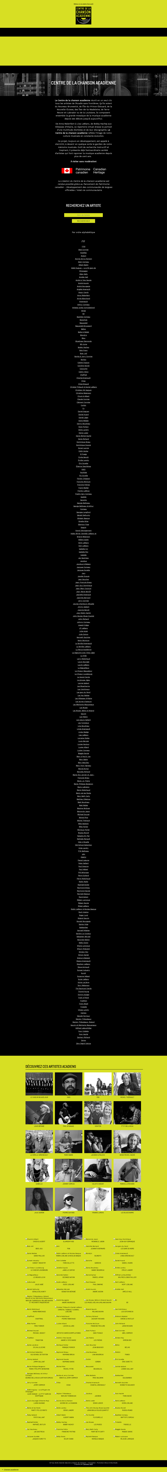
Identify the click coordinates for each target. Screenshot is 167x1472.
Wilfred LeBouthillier (83, 1028)
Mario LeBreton (83, 787)
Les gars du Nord (83, 692)
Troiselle (83, 1007)
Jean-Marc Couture (83, 588)
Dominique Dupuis (83, 445)
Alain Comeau (83, 262)
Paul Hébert (83, 869)
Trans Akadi (83, 1004)
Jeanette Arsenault (83, 595)
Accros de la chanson (83, 259)
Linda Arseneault (83, 729)
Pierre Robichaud (83, 879)
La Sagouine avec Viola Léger (83, 653)
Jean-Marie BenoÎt (83, 592)
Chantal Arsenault (84, 378)
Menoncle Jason (83, 811)
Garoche (83, 500)
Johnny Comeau (83, 622)
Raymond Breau (83, 888)
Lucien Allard (83, 747)
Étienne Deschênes (83, 466)
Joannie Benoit (83, 610)
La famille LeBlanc (83, 647)
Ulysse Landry (83, 1010)
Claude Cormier (83, 399)
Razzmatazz (83, 897)
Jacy (83, 573)
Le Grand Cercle (83, 677)
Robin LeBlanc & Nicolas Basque (83, 909)
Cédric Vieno (83, 372)
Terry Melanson (83, 985)
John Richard (83, 619)
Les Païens (83, 717)
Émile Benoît (83, 457)
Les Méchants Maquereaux (83, 705)
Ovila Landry (83, 848)
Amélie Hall (83, 277)
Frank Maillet (83, 488)
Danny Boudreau (83, 424)
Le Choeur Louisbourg (83, 674)
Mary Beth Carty (83, 796)
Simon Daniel (83, 955)
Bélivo (83, 329)
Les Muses (84, 708)
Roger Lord (83, 915)
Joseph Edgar (83, 625)
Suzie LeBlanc (83, 979)
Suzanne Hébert (83, 976)
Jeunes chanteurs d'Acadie (83, 604)
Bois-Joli (83, 353)
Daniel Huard (83, 415)
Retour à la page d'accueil (83, 4)
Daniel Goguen (83, 411)
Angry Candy (83, 292)
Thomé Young (83, 992)
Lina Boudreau (83, 726)
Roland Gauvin (83, 918)
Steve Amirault (83, 967)
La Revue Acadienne (83, 650)
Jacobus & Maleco (83, 564)
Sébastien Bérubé (83, 937)
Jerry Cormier (83, 601)
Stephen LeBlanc (83, 964)
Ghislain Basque (83, 518)
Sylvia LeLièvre (83, 982)
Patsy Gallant (83, 863)
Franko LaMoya (83, 491)
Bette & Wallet (83, 332)
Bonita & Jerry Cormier (84, 356)
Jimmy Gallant (83, 607)
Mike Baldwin (83, 824)
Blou (83, 338)
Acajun (83, 256)
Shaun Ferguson (83, 949)
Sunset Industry (83, 970)
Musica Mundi (83, 833)
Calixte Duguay (83, 363)
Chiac (83, 381)
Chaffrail (83, 375)
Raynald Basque (83, 894)
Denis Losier (83, 433)
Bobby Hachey (83, 347)
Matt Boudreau (83, 802)
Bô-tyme (83, 344)
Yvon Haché (83, 1034)
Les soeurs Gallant (83, 720)
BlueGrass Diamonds (83, 341)
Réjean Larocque (83, 900)
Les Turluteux (83, 723)
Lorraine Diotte (83, 738)
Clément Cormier (83, 402)
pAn (83, 854)
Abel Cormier (83, 250)
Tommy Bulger (83, 995)
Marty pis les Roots (83, 793)
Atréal (83, 311)
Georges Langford (83, 512)
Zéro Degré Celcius (83, 1043)
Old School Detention (83, 845)
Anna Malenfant (83, 295)
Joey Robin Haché (83, 613)
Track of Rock (83, 998)
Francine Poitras (83, 485)
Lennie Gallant (83, 683)
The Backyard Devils (84, 989)
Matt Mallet (83, 805)
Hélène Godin (83, 540)
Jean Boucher (83, 579)
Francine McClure (83, 482)
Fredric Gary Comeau (83, 494)
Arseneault (83, 302)
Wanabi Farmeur (83, 1016)
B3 (83, 314)
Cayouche (83, 369)
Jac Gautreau (83, 558)
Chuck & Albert (83, 396)
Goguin (83, 527)
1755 (83, 247)
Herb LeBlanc (83, 543)
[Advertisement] (83, 51)
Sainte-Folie (83, 924)
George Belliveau (83, 503)
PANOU (83, 857)
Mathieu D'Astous (83, 799)
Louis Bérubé (83, 741)
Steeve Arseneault (84, 961)
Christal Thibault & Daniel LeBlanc (83, 387)
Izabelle (83, 555)
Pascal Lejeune (83, 860)
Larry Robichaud (83, 659)
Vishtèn (83, 1013)
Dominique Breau (83, 442)
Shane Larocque (83, 946)
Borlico (83, 360)
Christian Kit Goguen (83, 390)
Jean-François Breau (83, 582)
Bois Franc (83, 350)
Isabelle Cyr (83, 549)
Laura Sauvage (83, 662)
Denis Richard (83, 439)
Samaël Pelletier (83, 930)
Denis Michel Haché (83, 436)
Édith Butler (83, 451)
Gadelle (83, 497)
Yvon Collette (83, 1031)
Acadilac (83, 253)
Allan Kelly (83, 274)
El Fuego (83, 454)
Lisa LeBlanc (83, 735)
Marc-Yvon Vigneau (83, 766)
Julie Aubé (83, 631)
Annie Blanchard (83, 298)
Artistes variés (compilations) (83, 308)
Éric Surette (83, 463)
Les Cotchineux (84, 689)
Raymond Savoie (83, 891)
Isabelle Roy (83, 552)
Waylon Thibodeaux (83, 1019)
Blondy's (83, 335)
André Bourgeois (83, 286)
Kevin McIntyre (83, 640)
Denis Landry (83, 430)
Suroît (83, 973)
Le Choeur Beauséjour (83, 671)
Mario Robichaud (83, 790)
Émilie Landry (83, 460)
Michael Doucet (83, 814)
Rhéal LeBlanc (83, 906)
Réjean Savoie (83, 903)
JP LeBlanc (83, 628)
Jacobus (83, 561)
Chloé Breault (83, 384)
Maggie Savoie (83, 753)
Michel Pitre (83, 818)
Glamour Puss (83, 524)
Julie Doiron (83, 634)
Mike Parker (83, 827)
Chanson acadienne (11, 1469)
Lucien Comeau (83, 750)
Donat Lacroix (83, 448)
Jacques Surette (83, 570)
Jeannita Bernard (83, 598)
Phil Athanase (83, 872)
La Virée (83, 656)
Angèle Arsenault (83, 289)
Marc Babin (83, 759)
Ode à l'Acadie (83, 842)
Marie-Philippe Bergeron (83, 784)
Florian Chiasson (83, 479)
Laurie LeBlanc (83, 665)
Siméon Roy (83, 952)
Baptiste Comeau (83, 317)
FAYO (83, 469)
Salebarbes (83, 927)
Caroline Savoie (83, 366)
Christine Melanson (83, 393)
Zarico (83, 1040)
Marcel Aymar (83, 769)
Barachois (83, 320)
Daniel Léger (83, 418)
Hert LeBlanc (83, 546)
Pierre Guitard (83, 875)
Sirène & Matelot (83, 958)
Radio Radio (83, 882)
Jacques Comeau (83, 567)
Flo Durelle (83, 476)
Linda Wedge (83, 732)
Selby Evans (83, 943)
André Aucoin (83, 283)
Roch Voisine (83, 912)
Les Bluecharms (83, 686)
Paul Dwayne (83, 866)
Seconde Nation (83, 940)
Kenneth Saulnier (83, 637)
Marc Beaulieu (83, 763)
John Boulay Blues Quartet (83, 616)
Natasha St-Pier (83, 836)
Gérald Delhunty (83, 515)
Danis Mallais (83, 421)
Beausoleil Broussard (83, 326)
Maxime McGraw (83, 808)
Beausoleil (83, 323)
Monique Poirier (83, 830)
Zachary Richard (83, 1037)
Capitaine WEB (88, 1464)
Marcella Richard (83, 772)
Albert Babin (83, 265)
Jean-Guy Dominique (83, 585)
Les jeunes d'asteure (83, 702)
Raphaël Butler (83, 885)
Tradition (83, 1001)
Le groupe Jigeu (83, 680)
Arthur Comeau (83, 305)
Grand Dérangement (83, 531)
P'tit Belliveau (83, 851)
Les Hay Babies (83, 695)
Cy (83, 408)
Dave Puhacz (83, 427)
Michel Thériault (83, 821)
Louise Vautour (83, 744)
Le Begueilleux (83, 668)
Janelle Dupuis (83, 576)
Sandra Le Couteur (83, 934)
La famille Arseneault (83, 643)
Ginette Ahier (83, 521)
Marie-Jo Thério (83, 781)
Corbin (83, 405)
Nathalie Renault (83, 839)
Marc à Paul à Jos (83, 756)
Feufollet (83, 472)
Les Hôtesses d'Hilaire (83, 698)
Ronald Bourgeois (83, 921)
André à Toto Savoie (83, 280)
